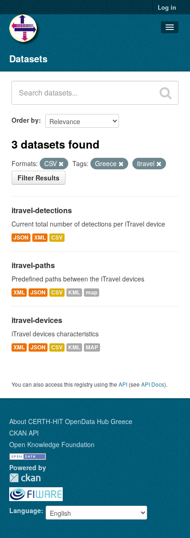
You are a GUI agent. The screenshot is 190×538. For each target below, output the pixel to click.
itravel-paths (33, 265)
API (123, 384)
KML (74, 292)
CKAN (25, 478)
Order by (25, 120)
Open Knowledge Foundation (52, 444)
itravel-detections (42, 210)
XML (40, 237)
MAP (92, 347)
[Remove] (61, 163)
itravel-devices (37, 320)
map (91, 292)
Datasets (28, 58)
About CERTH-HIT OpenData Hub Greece (70, 421)
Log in (167, 7)
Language (25, 510)
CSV (57, 237)
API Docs (152, 384)
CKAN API (24, 432)
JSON (21, 237)
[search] (166, 93)
